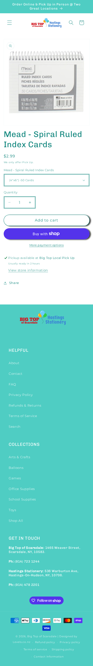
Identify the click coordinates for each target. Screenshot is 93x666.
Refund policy (45, 642)
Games (15, 478)
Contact (15, 374)
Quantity (11, 192)
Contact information (49, 656)
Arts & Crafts (19, 457)
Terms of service (35, 649)
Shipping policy (63, 649)
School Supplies (22, 499)
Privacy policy (70, 642)
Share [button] (14, 283)
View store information (28, 270)
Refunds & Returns (25, 405)
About (14, 363)
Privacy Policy (21, 395)
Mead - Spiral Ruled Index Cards (29, 170)
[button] (9, 22)
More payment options (46, 245)
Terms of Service (23, 416)
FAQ (12, 384)
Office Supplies (22, 489)
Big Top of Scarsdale (41, 636)
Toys (12, 510)
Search (15, 426)
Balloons (16, 468)
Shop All (16, 521)
